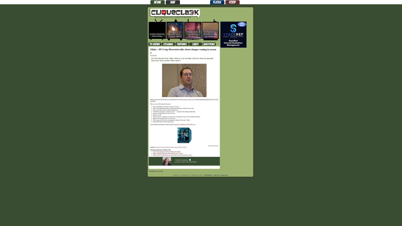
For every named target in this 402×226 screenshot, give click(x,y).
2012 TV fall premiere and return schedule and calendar (166, 151)
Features (163, 147)
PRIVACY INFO (197, 175)
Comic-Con (158, 147)
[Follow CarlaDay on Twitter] (189, 158)
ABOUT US (176, 175)
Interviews (172, 147)
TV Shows (184, 147)
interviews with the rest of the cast (185, 124)
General (167, 147)
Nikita (179, 147)
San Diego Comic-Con (187, 99)
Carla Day (154, 55)
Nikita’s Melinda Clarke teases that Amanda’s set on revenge (168, 153)
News (176, 147)
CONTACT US (186, 175)
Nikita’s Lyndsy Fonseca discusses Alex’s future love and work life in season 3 (172, 155)
